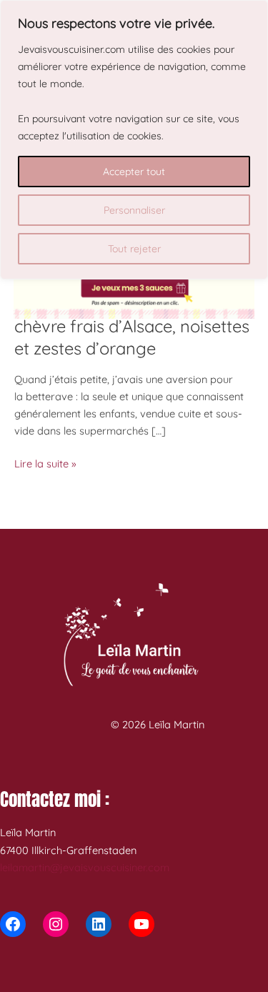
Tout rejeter (134, 248)
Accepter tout (134, 171)
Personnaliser (134, 210)
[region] (134, 139)
